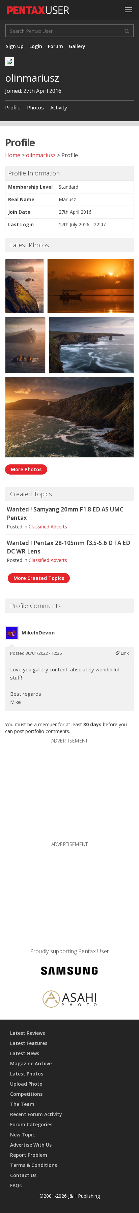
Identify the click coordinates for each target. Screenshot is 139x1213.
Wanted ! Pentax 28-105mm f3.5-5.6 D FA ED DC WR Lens (68, 547)
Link (124, 653)
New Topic (22, 1134)
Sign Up (15, 46)
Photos (35, 107)
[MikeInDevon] (12, 633)
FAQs (16, 1185)
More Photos (26, 469)
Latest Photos (26, 1073)
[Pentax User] (38, 8)
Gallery (77, 46)
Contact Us (23, 1175)
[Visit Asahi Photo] (69, 1000)
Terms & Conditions (33, 1165)
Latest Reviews (27, 1033)
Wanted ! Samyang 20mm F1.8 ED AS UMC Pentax (65, 513)
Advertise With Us (31, 1145)
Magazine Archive (31, 1063)
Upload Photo (26, 1084)
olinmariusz (41, 155)
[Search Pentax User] (126, 30)
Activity (58, 107)
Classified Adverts (48, 526)
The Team (22, 1104)
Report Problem (28, 1155)
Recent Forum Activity (36, 1114)
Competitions (26, 1094)
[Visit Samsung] (69, 971)
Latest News (24, 1053)
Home (12, 155)
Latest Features (28, 1043)
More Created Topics (38, 578)
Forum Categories (31, 1124)
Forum (55, 46)
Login (35, 46)
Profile (13, 107)
